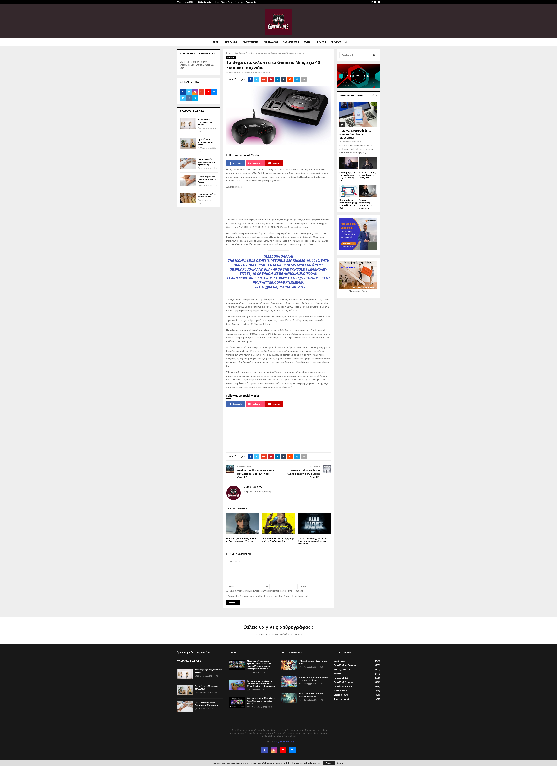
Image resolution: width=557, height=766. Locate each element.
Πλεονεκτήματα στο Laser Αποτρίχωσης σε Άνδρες (207, 179)
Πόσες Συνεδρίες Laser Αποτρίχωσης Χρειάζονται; (206, 162)
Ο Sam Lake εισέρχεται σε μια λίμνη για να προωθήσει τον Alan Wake (312, 541)
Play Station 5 (250, 42)
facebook (237, 163)
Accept (329, 763)
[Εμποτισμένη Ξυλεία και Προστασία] (188, 198)
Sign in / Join (205, 2)
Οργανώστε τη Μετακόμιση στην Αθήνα (205, 142)
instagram (257, 163)
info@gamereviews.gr (284, 741)
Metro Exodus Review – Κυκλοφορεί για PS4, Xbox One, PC (303, 474)
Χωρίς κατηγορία (342, 699)
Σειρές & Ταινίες (341, 695)
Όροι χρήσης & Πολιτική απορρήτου (194, 652)
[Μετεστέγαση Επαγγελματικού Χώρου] (188, 123)
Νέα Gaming (231, 57)
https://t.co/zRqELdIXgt (309, 278)
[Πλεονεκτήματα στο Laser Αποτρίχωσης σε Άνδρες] (188, 180)
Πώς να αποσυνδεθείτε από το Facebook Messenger (355, 134)
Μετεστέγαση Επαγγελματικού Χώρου (205, 122)
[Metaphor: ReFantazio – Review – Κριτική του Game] (289, 681)
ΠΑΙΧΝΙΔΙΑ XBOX (291, 42)
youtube (276, 163)
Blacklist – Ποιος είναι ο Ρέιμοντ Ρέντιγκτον (367, 175)
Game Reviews (234, 72)
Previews (336, 42)
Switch (308, 42)
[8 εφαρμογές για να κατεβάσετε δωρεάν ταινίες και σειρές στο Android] (348, 163)
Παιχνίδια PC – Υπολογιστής (347, 682)
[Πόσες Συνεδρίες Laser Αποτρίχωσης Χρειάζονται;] (188, 163)
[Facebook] (264, 750)
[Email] (292, 750)
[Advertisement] (278, 203)
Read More (342, 763)
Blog (217, 2)
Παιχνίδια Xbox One (343, 686)
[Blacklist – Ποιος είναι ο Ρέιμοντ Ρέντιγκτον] (368, 163)
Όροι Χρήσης (226, 2)
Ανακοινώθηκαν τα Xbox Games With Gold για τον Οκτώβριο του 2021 (261, 701)
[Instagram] (274, 750)
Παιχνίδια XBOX (341, 678)
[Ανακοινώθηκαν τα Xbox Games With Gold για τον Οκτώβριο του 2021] (237, 702)
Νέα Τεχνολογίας (342, 669)
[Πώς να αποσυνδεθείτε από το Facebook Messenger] (358, 114)
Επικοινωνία (251, 2)
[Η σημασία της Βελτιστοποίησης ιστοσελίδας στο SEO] (348, 191)
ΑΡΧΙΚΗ (216, 42)
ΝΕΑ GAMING (231, 42)
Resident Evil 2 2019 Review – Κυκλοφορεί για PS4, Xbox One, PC (255, 474)
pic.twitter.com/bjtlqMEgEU (278, 282)
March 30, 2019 (292, 287)
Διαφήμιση (239, 2)
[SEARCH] (374, 55)
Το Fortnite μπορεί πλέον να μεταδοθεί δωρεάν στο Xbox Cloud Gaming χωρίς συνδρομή (261, 683)
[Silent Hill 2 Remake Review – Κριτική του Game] (289, 698)
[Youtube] (283, 750)
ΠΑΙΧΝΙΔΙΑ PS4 (271, 42)
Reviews (321, 42)
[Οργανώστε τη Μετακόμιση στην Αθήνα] (188, 143)
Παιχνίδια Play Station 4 (345, 665)
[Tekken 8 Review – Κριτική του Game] (289, 665)
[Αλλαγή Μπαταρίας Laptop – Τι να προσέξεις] (368, 191)
